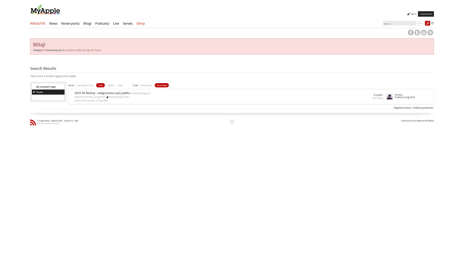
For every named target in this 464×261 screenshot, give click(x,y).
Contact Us (68, 120)
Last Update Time (84, 85)
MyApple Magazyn (141, 93)
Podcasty (102, 23)
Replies (111, 85)
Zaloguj (37, 50)
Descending (146, 85)
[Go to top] (232, 121)
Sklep (140, 23)
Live (116, 23)
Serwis (127, 23)
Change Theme (43, 120)
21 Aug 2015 (102, 100)
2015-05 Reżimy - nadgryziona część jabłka (102, 93)
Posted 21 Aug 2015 (405, 97)
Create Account (426, 14)
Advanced (432, 23)
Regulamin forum (403, 107)
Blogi (87, 23)
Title (100, 85)
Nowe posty (70, 23)
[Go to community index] (45, 8)
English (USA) (56, 120)
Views (120, 85)
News (53, 23)
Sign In (414, 14)
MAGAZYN (37, 23)
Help (76, 120)
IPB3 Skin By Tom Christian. (48, 123)
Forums (39, 92)
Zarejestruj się (53, 50)
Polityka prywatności (423, 107)
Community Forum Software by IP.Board (417, 120)
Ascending (162, 85)
